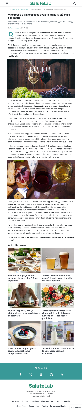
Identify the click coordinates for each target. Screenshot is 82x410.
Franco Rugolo (14, 28)
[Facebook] (20, 374)
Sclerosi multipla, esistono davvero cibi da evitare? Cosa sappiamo (23, 278)
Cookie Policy (34, 406)
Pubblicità (66, 401)
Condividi (77, 407)
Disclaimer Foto (47, 401)
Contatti (25, 401)
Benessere (16, 9)
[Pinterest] (41, 374)
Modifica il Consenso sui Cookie (54, 406)
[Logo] (41, 3)
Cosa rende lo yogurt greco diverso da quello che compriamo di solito (22, 351)
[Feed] (62, 374)
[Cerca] (74, 3)
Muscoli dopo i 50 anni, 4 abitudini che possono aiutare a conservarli (24, 313)
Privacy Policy (21, 406)
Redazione (34, 401)
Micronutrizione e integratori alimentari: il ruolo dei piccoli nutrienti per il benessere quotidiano (56, 314)
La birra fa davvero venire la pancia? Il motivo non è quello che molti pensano (57, 278)
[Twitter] (30, 374)
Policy (58, 401)
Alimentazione (25, 9)
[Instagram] (51, 374)
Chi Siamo (15, 401)
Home (9, 9)
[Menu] (7, 3)
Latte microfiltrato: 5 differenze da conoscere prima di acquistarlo (58, 351)
